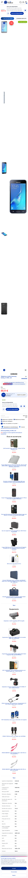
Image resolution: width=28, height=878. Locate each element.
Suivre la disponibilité (17, 13)
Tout (14, 605)
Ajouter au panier (21, 394)
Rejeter (14, 875)
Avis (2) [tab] (23, 427)
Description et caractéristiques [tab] (11, 427)
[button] (4, 56)
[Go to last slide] (4, 23)
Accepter (14, 868)
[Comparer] (21, 406)
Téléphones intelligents (7, 421)
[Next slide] (4, 370)
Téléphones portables (20, 419)
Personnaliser (14, 871)
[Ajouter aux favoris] (25, 10)
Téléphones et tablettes (7, 419)
